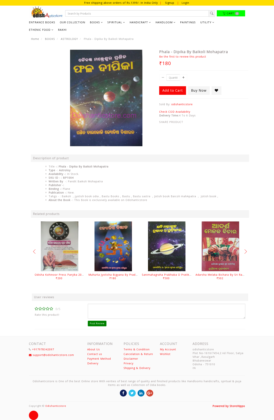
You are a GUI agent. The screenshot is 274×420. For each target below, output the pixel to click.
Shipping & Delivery (137, 368)
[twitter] (132, 392)
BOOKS (50, 39)
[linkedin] (141, 392)
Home (35, 39)
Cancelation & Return (138, 354)
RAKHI (62, 29)
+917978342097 (43, 349)
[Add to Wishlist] (216, 90)
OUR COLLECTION (72, 22)
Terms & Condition (137, 349)
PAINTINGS (188, 22)
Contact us (94, 354)
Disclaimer (131, 358)
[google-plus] (149, 392)
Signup (169, 2)
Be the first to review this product (182, 56)
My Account (168, 349)
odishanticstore (182, 104)
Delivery (92, 363)
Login (185, 2)
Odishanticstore (55, 406)
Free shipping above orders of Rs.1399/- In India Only (121, 2)
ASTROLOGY (69, 39)
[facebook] (123, 392)
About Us (93, 349)
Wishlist (165, 354)
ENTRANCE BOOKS (42, 22)
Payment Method (99, 358)
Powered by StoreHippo (228, 406)
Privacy (128, 363)
